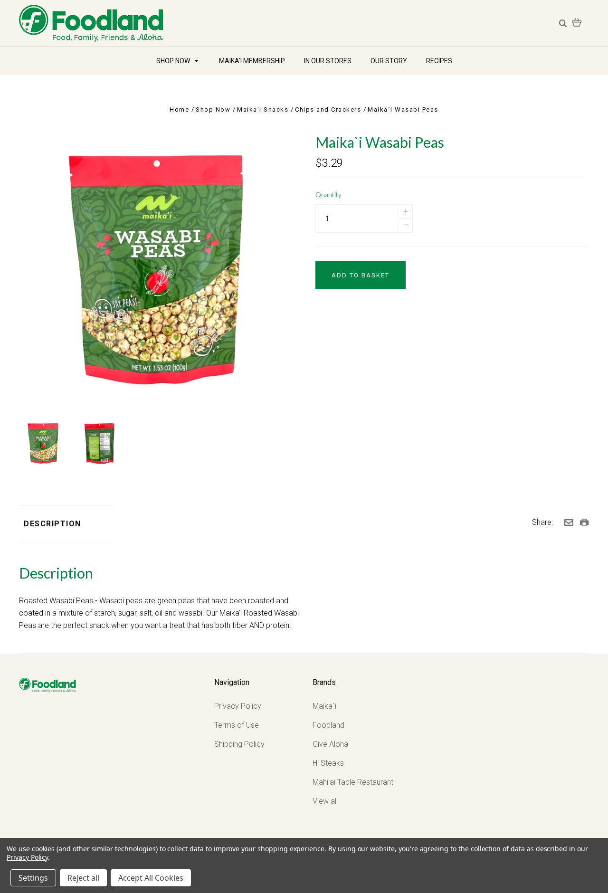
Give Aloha (330, 744)
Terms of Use (236, 725)
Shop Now (173, 61)
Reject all (83, 878)
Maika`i (324, 706)
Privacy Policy (237, 706)
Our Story (388, 61)
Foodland (328, 725)
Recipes (439, 61)
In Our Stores (328, 61)
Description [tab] (52, 523)
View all (325, 801)
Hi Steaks (328, 763)
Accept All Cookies (150, 878)
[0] (577, 22)
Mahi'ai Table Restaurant (353, 782)
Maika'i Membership (252, 61)
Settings (33, 878)
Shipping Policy (239, 744)
